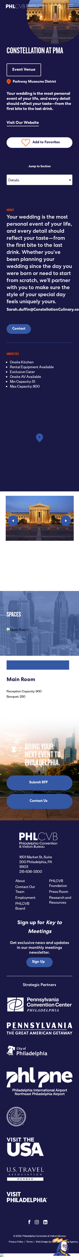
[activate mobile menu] (69, 6)
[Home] (25, 8)
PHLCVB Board (22, 906)
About (20, 880)
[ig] (37, 1222)
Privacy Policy (16, 1241)
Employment (25, 897)
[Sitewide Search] (60, 8)
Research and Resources (60, 900)
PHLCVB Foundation (58, 883)
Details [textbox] (13, 180)
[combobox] (39, 180)
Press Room (58, 891)
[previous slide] (13, 520)
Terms (29, 1241)
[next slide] (65, 520)
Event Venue (23, 70)
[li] (45, 1222)
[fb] (29, 1222)
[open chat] (62, 1246)
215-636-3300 (30, 871)
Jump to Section (39, 166)
